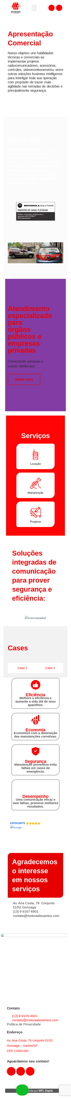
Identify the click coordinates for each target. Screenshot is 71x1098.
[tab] (22, 668)
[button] (34, 8)
